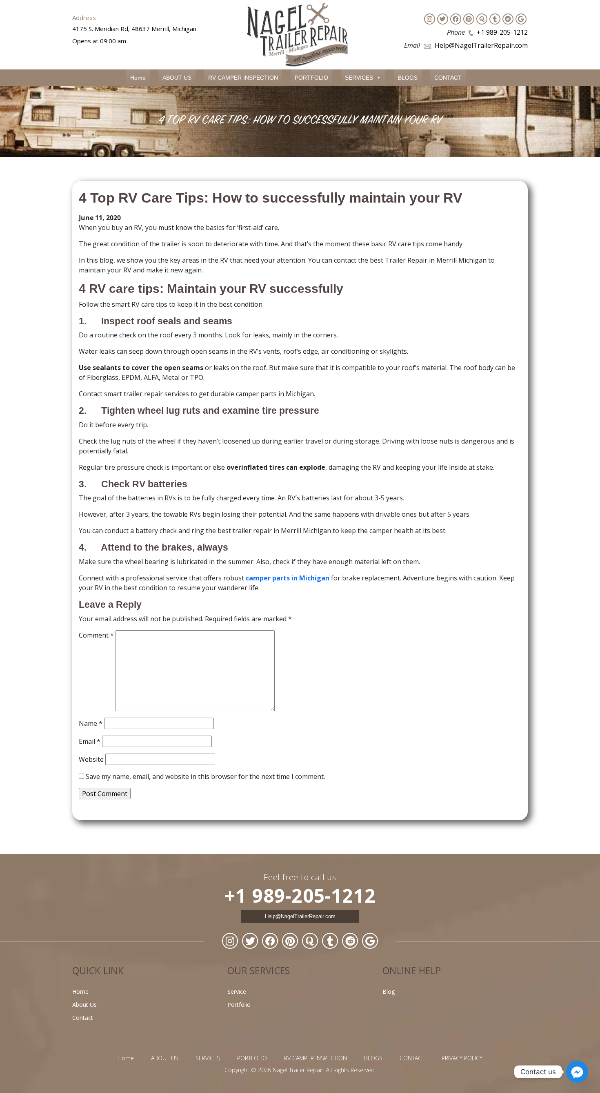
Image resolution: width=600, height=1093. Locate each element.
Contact (82, 1018)
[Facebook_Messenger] (577, 1072)
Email (89, 741)
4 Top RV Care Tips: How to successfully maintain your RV (270, 197)
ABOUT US (176, 77)
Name (90, 723)
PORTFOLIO (311, 77)
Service (236, 991)
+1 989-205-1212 (502, 32)
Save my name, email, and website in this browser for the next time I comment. (205, 776)
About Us (84, 1004)
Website (91, 759)
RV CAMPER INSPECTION (243, 77)
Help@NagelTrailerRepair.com (481, 45)
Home (138, 77)
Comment (96, 635)
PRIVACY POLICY (462, 1058)
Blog (388, 991)
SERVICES (359, 77)
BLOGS (408, 77)
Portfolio (239, 1004)
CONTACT (448, 77)
